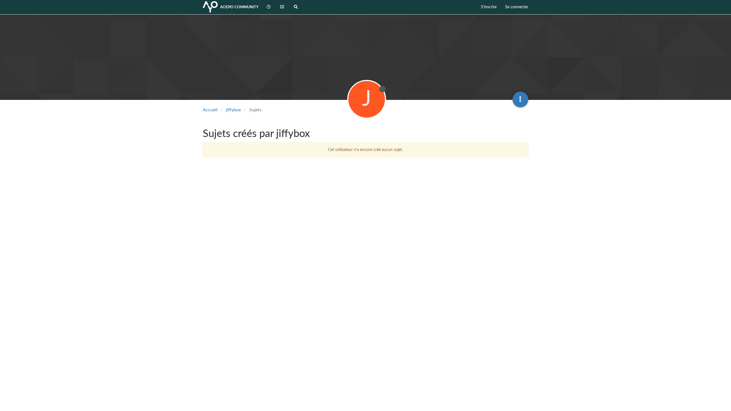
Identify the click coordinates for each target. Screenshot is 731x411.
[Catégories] (282, 7)
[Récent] (269, 7)
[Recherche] (296, 7)
